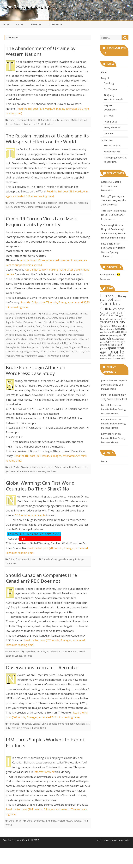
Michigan (39, 338)
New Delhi (77, 338)
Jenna (29, 330)
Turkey (60, 351)
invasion (65, 120)
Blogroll (36, 24)
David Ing (109, 83)
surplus (77, 820)
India (57, 120)
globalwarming (66, 559)
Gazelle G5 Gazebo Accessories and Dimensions (111, 186)
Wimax (41, 471)
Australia (74, 313)
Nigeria (68, 343)
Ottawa (77, 343)
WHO (47, 355)
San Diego (56, 347)
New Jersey (24, 343)
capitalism (30, 651)
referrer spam (107, 335)
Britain (31, 317)
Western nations (43, 206)
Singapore (74, 347)
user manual (118, 355)
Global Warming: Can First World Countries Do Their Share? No (40, 486)
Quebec (46, 347)
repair (118, 335)
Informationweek (44, 772)
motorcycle (109, 329)
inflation (68, 202)
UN (33, 124)
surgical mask (31, 351)
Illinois (9, 330)
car (119, 304)
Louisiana (20, 334)
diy (67, 322)
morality (67, 651)
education (79, 723)
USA (81, 351)
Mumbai (66, 338)
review (120, 338)
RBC (75, 651)
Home (6, 24)
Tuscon (69, 351)
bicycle (103, 300)
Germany (64, 326)
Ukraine (26, 124)
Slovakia (85, 347)
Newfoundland (55, 343)
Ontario (120, 329)
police (124, 331)
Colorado (70, 317)
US (37, 124)
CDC (47, 317)
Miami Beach (12, 338)
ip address (108, 325)
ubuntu (103, 355)
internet (118, 319)
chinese (119, 309)
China (11, 120)
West (43, 124)
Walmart (104, 358)
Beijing (122, 296)
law (63, 330)
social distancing (14, 351)
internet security (113, 320)
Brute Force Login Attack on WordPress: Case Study (35, 370)
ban (103, 295)
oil (85, 120)
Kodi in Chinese (112, 145)
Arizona (53, 313)
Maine (29, 334)
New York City (38, 343)
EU (51, 120)
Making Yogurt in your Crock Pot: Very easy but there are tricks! (114, 200)
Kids (125, 326)
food (32, 120)
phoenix (36, 347)
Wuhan (65, 355)
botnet (117, 300)
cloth (61, 317)
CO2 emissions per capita (30, 515)
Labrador (55, 330)
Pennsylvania (12, 347)
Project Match (64, 820)
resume (27, 727)
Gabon (57, 467)
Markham (51, 334)
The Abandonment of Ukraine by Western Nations (40, 51)
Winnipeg (56, 355)
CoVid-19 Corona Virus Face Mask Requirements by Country (41, 221)
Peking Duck (110, 121)
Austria (83, 313)
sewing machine (108, 344)
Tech (16, 467)
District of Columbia (54, 322)
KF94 (36, 330)
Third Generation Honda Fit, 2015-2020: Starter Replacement (113, 215)
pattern (115, 331)
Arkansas (63, 313)
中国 (123, 358)
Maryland (62, 334)
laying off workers (52, 651)
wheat (50, 124)
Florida (46, 326)
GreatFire (109, 133)
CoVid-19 (105, 315)
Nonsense (14, 651)
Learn (33, 313)
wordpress (52, 471)
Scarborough (115, 342)
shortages (19, 206)
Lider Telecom (76, 467)
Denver (38, 322)
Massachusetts (76, 334)
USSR (43, 727)
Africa (45, 313)
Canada (45, 120)
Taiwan (17, 124)
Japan (120, 326)
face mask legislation (23, 326)
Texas (43, 351)
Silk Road (108, 115)
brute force (47, 467)
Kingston (45, 330)
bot (10, 467)
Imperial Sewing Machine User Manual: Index (114, 384)
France (54, 326)
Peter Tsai (25, 347)
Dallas (19, 322)
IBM (47, 820)
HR (87, 723)
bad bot (36, 467)
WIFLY (33, 471)
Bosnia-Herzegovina (16, 317)
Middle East (77, 120)
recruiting (17, 727)
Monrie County (53, 338)
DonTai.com (110, 89)
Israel (22, 330)
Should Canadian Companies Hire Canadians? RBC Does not (41, 578)
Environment (22, 120)
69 (118, 274)
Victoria (19, 355)
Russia (9, 124)
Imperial (104, 319)
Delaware (28, 322)
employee (39, 820)
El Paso (74, 322)
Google (119, 315)
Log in (104, 461)
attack (27, 467)
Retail (114, 339)
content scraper (112, 312)
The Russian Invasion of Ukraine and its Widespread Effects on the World (47, 139)
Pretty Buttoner (112, 127)
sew (66, 347)
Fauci (38, 326)
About (19, 24)
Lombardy (72, 330)
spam (111, 348)
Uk (76, 351)
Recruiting (14, 723)
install (111, 319)
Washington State (33, 355)
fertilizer (52, 202)
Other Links (55, 24)
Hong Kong (76, 326)
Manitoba (39, 334)
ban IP (112, 295)
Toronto (51, 351)
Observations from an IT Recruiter (42, 667)
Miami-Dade (27, 338)
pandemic (104, 332)
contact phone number (61, 723)
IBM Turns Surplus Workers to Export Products (45, 742)
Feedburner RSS (112, 151)
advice (28, 723)
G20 (112, 315)
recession (83, 202)
